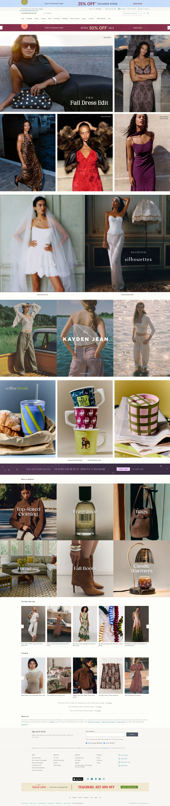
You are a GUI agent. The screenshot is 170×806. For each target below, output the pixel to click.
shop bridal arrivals (42, 294)
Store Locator (124, 755)
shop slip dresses (49, 116)
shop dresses (107, 37)
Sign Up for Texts (125, 762)
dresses (52, 722)
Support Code (67, 803)
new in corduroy (85, 373)
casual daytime (121, 722)
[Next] (168, 28)
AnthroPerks (124, 758)
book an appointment (127, 294)
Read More (24, 724)
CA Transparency (42, 803)
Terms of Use (33, 803)
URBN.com (59, 803)
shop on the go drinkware (75, 460)
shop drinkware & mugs (94, 460)
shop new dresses (106, 116)
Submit (132, 734)
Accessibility (51, 803)
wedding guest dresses (108, 722)
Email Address (90, 731)
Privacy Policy (105, 748)
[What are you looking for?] (140, 13)
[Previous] (1, 28)
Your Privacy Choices (78, 803)
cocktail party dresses (94, 722)
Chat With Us (124, 765)
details (41, 9)
